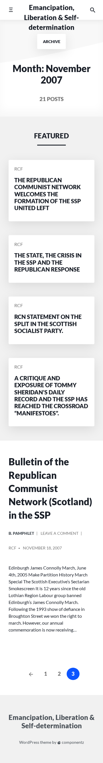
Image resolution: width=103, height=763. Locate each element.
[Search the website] (93, 10)
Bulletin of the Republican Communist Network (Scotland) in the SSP (50, 488)
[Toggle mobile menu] (10, 9)
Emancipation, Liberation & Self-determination (51, 17)
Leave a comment (59, 535)
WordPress (29, 742)
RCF (18, 169)
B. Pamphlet (21, 533)
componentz (72, 742)
